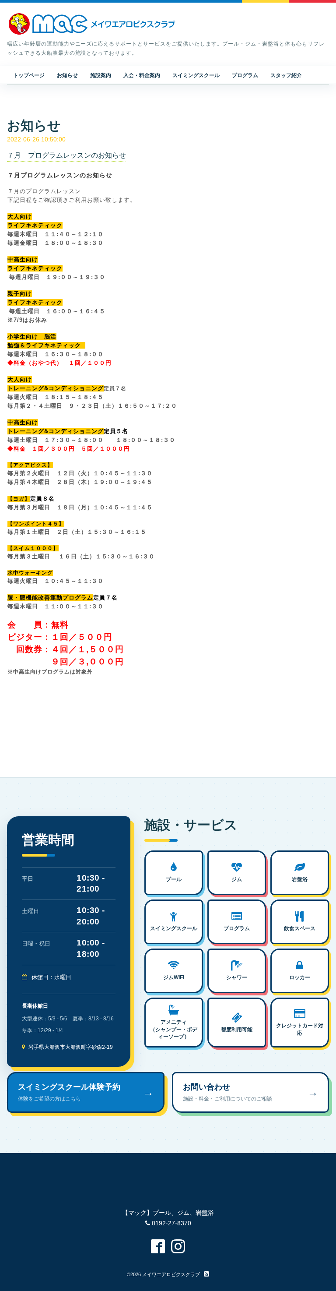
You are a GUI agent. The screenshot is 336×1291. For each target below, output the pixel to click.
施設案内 (100, 75)
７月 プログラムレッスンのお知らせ (66, 155)
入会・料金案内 (141, 75)
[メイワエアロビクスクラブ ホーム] (92, 24)
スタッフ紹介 (286, 75)
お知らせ (67, 75)
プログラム (245, 75)
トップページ (29, 75)
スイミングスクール (196, 75)
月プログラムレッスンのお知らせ (63, 175)
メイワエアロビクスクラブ (171, 1274)
